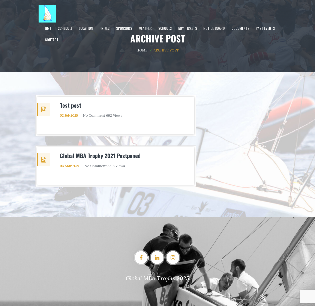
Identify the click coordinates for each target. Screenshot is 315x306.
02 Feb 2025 (69, 115)
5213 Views (116, 166)
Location (86, 28)
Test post (70, 105)
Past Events (265, 28)
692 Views (114, 115)
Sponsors (124, 28)
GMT (48, 28)
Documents (240, 28)
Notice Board (214, 28)
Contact (51, 39)
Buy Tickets (187, 28)
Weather (145, 28)
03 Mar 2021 (69, 166)
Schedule (65, 28)
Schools (165, 28)
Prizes (104, 28)
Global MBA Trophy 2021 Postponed (100, 155)
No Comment (94, 115)
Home (141, 50)
